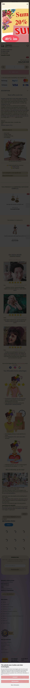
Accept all (15, 677)
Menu (2, 2)
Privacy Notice (6, 674)
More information (15, 685)
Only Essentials (15, 681)
